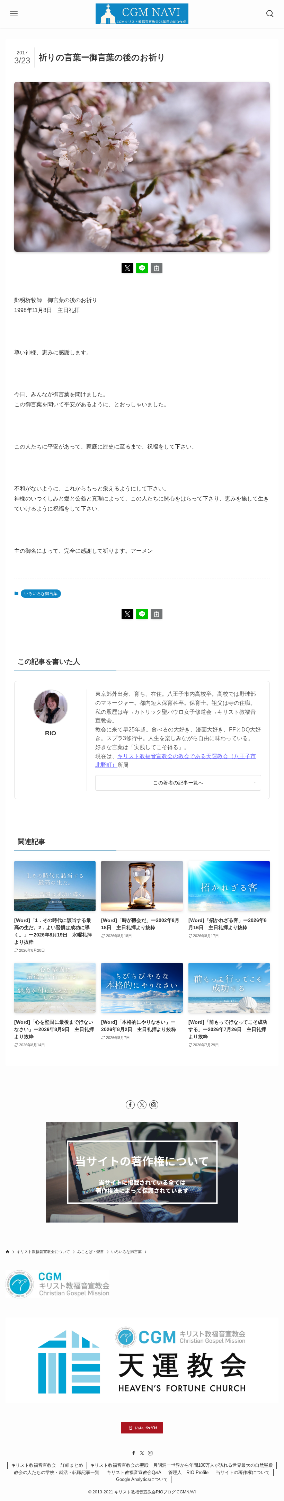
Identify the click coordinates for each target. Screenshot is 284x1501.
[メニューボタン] (14, 14)
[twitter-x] (142, 1104)
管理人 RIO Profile (188, 1472)
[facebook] (130, 1104)
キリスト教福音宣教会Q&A (134, 1472)
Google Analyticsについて (142, 1479)
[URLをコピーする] (156, 268)
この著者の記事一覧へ (178, 782)
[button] (127, 268)
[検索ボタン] (270, 14)
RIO (50, 733)
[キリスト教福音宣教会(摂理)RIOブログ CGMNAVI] (142, 14)
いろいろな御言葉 (40, 593)
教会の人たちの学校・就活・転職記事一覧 (56, 1472)
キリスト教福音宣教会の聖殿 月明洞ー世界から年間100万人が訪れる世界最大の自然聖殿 (181, 1465)
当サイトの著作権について (243, 1472)
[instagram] (153, 1104)
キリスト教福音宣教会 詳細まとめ (47, 1465)
